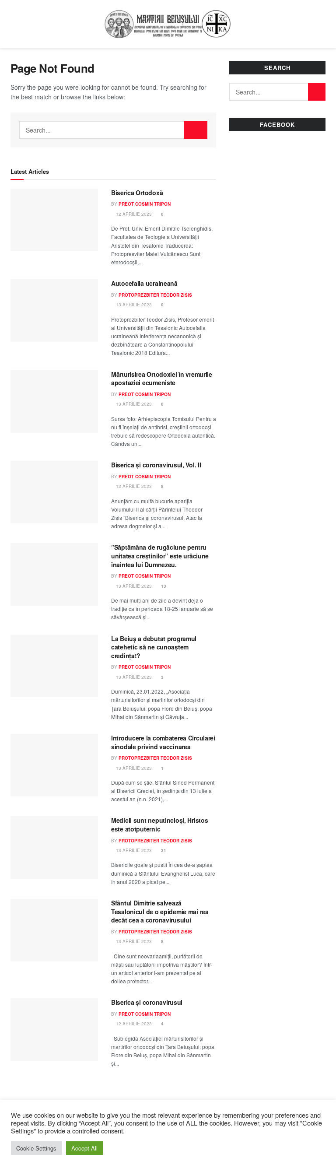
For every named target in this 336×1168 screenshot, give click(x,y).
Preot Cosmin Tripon (145, 204)
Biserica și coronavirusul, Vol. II (156, 464)
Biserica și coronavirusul (146, 1002)
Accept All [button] (84, 1148)
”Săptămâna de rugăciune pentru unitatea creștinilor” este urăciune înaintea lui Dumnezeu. (160, 555)
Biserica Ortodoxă (137, 192)
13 (163, 586)
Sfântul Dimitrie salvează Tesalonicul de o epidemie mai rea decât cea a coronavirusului (160, 911)
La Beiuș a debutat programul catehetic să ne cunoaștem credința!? (153, 647)
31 (163, 850)
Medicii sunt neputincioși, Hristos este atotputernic (159, 824)
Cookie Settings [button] (36, 1148)
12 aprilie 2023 (133, 214)
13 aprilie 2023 (133, 305)
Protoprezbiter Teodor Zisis (155, 295)
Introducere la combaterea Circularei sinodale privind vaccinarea (163, 742)
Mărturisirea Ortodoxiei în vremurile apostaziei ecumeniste (161, 378)
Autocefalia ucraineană (144, 283)
